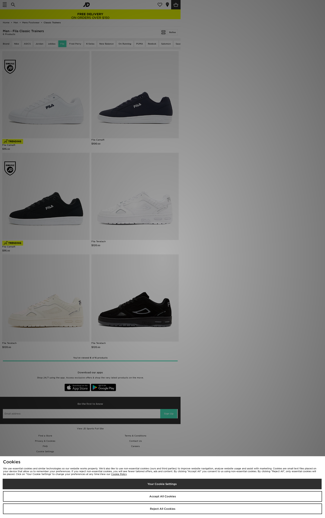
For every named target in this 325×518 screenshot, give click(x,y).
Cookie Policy (119, 474)
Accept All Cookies (162, 496)
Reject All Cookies (162, 508)
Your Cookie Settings (162, 483)
